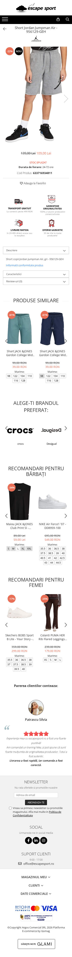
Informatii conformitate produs (24, 265)
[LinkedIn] (36, 840)
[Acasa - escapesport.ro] (36, 7)
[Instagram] (43, 840)
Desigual (52, 443)
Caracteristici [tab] (13, 274)
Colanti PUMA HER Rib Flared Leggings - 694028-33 (53, 637)
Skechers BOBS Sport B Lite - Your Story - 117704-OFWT (19, 637)
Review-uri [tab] (14, 281)
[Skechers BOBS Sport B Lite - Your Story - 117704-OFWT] (19, 612)
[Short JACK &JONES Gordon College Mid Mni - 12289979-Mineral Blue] (19, 328)
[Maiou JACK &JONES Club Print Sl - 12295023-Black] (19, 501)
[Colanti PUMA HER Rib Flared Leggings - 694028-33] (52, 612)
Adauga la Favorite (34, 183)
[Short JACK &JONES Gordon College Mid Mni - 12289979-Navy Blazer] (52, 328)
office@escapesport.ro (38, 864)
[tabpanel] (36, 95)
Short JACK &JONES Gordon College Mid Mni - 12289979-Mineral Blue (19, 353)
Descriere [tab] (11, 250)
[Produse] (5, 20)
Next (66, 99)
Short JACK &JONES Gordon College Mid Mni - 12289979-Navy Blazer (52, 353)
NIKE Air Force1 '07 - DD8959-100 (52, 526)
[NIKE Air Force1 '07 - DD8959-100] (52, 501)
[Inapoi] (3, 29)
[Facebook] (28, 840)
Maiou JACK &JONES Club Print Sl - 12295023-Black (19, 526)
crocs (20, 443)
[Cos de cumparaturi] (58, 19)
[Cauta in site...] (67, 19)
